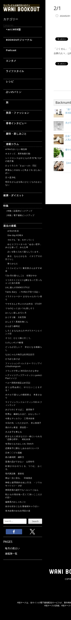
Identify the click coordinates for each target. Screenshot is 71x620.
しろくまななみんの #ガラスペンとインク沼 (23, 332)
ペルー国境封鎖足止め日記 (17, 382)
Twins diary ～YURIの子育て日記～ (22, 291)
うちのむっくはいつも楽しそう (19, 308)
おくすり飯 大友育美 (15, 317)
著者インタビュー (15, 123)
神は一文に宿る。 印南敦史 (19, 478)
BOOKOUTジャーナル (17, 39)
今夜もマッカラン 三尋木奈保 (19, 418)
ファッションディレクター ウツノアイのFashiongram (23, 365)
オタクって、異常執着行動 (17, 153)
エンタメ (9, 60)
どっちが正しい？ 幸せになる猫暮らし (23, 348)
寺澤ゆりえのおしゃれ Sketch (19, 443)
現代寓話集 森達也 (14, 473)
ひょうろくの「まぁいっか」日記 (20, 165)
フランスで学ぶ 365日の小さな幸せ (22, 370)
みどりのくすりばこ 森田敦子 (19, 409)
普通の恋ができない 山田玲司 (19, 461)
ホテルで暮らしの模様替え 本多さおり (23, 396)
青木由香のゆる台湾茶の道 (17, 510)
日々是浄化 (10, 177)
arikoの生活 (12, 230)
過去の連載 (9, 225)
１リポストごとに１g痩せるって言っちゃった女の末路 (23, 281)
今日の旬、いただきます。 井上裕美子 (23, 422)
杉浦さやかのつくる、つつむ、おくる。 (23, 467)
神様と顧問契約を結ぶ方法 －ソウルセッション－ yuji (23, 484)
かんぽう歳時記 (12, 326)
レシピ (8, 81)
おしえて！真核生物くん (16, 321)
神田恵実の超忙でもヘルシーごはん (22, 489)
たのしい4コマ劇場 (14, 342)
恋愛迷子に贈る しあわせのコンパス (22, 448)
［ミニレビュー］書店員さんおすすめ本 (23, 269)
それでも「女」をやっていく (19, 239)
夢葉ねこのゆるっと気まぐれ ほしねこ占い (23, 171)
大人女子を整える (13, 431)
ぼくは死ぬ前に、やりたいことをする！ (23, 389)
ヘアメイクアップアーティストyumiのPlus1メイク (23, 377)
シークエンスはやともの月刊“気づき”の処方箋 (23, 159)
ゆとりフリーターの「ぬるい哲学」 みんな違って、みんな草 (23, 246)
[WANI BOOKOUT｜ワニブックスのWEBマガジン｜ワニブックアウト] (21, 9)
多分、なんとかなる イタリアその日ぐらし (23, 258)
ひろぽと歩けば (12, 358)
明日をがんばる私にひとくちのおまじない (23, 183)
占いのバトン (12, 91)
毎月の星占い (12, 548)
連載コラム (11, 144)
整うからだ (11, 263)
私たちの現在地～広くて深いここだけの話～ (23, 496)
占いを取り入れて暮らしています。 (23, 251)
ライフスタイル (13, 71)
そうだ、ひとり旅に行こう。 (18, 338)
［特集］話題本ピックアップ (18, 210)
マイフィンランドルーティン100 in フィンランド (23, 403)
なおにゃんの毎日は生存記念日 (19, 354)
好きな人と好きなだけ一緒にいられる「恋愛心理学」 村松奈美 (23, 438)
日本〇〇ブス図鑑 (13, 452)
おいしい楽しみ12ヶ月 (16, 312)
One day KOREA (14, 235)
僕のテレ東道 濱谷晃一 (16, 427)
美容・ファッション (16, 112)
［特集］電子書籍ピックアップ (19, 215)
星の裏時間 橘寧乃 (14, 457)
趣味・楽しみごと (15, 133)
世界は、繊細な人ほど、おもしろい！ (23, 414)
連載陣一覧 (11, 553)
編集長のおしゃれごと (15, 501)
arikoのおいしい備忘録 (16, 149)
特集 (6, 205)
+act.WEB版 (12, 29)
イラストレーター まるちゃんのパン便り (23, 298)
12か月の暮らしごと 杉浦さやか (21, 275)
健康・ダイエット (13, 195)
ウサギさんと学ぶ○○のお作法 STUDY (23, 303)
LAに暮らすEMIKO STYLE (17, 287)
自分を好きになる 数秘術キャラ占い (22, 506)
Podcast (10, 50)
